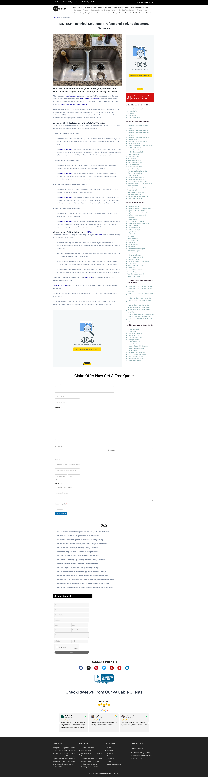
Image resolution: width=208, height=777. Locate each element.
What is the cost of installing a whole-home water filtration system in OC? (83, 575)
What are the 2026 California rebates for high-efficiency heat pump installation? (85, 579)
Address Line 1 (59, 440)
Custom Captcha (61, 504)
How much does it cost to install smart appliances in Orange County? (81, 571)
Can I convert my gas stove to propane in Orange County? (77, 552)
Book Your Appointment (141, 96)
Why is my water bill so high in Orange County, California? (77, 548)
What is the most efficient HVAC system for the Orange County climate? (82, 544)
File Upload (58, 484)
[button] (104, 532)
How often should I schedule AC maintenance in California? (78, 556)
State (106, 453)
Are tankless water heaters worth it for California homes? (77, 564)
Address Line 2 (59, 446)
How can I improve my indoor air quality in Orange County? (78, 568)
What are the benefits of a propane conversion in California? (78, 536)
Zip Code (57, 459)
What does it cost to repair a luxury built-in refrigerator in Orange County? (83, 583)
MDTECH (89, 232)
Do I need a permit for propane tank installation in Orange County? (80, 540)
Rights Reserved (100, 773)
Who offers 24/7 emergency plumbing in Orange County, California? (81, 560)
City (56, 453)
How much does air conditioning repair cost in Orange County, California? (83, 532)
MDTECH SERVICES (113, 773)
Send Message (61, 513)
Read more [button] (124, 730)
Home (56, 17)
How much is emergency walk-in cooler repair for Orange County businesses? (85, 587)
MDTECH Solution (66, 149)
